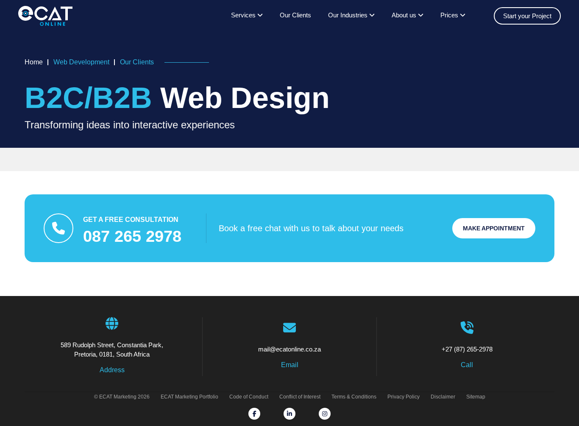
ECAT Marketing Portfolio (189, 397)
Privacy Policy (403, 397)
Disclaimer (443, 397)
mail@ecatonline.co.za (289, 349)
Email (289, 364)
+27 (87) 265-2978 (467, 349)
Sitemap (475, 397)
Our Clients (295, 15)
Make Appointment (494, 228)
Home (34, 62)
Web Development (81, 62)
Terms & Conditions (353, 397)
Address (112, 369)
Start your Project (527, 15)
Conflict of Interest (299, 397)
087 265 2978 (132, 236)
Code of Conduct (248, 397)
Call (467, 364)
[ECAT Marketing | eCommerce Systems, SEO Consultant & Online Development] (45, 16)
